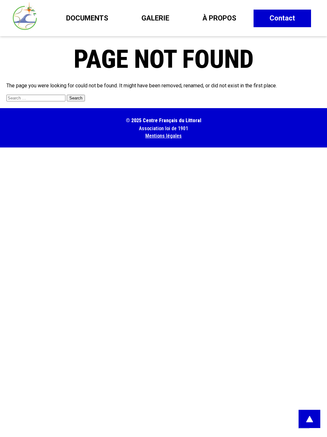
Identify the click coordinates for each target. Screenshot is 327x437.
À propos (219, 18)
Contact (282, 18)
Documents (87, 18)
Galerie (155, 18)
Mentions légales (163, 136)
